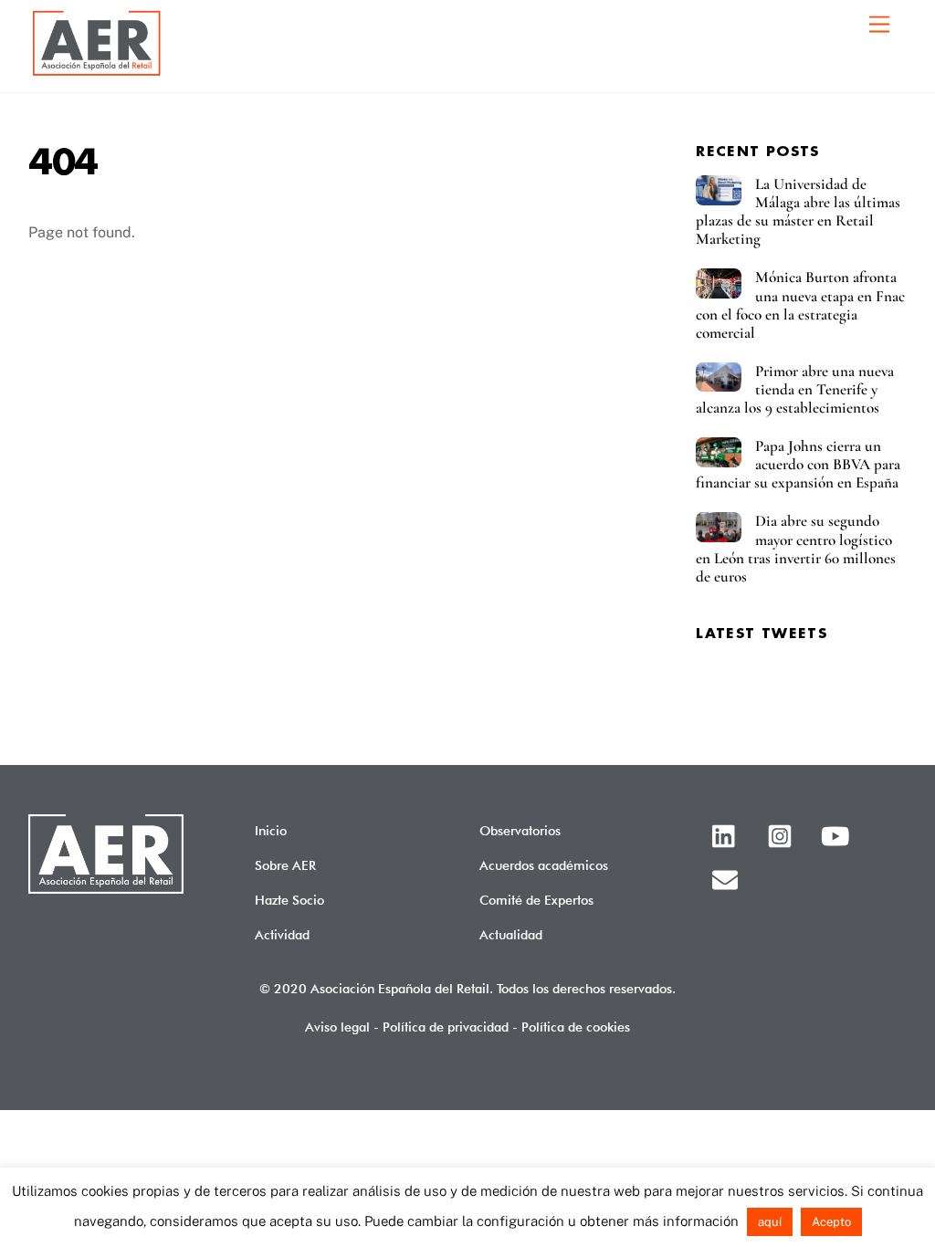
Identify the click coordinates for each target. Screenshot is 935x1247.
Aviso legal (337, 1026)
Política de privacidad (446, 1026)
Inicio (271, 830)
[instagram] (783, 834)
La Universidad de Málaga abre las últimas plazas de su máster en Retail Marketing (798, 211)
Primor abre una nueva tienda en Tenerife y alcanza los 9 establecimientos (795, 389)
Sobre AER (285, 865)
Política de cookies (575, 1026)
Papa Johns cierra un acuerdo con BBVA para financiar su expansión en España (798, 464)
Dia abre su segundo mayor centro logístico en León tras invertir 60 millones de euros (796, 548)
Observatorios (520, 830)
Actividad (282, 934)
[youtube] (838, 834)
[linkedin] (728, 834)
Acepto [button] (831, 1222)
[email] (728, 877)
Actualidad (510, 934)
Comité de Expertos (536, 899)
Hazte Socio (289, 899)
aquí (770, 1222)
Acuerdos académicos (543, 865)
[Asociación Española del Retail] (96, 73)
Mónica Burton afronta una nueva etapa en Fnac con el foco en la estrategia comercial (800, 304)
